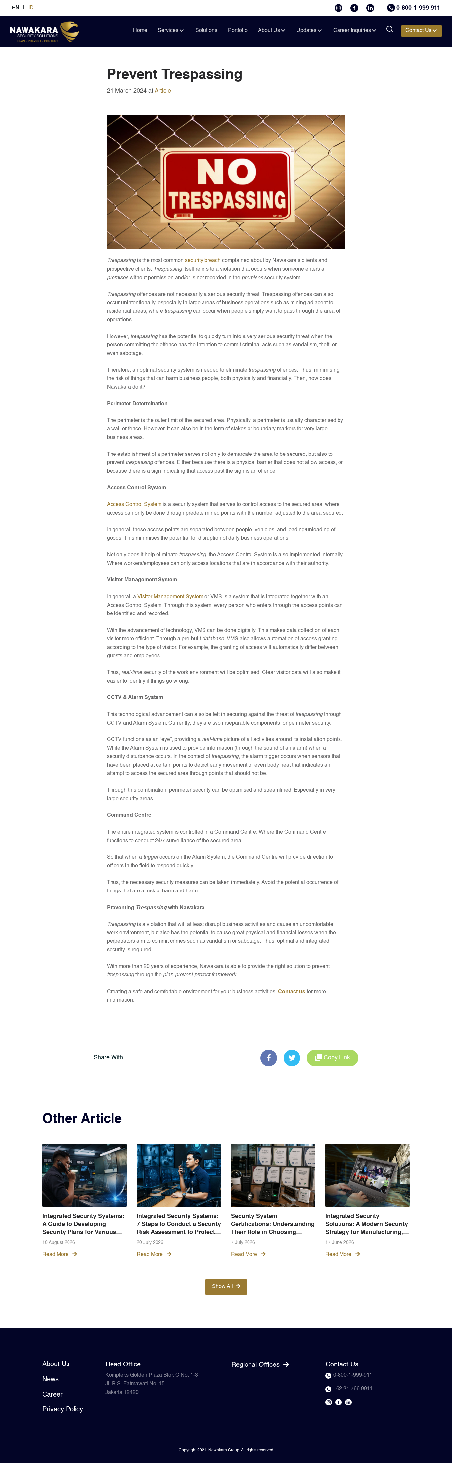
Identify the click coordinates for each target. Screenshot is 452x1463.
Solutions (206, 30)
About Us (269, 30)
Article (163, 91)
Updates (306, 30)
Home (140, 30)
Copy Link (337, 1058)
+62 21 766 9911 (353, 1389)
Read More (56, 1254)
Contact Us (418, 30)
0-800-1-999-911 (418, 8)
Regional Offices (256, 1365)
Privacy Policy (62, 1409)
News (50, 1379)
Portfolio (238, 30)
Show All (222, 1286)
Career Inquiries (352, 30)
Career (52, 1395)
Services (168, 30)
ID (31, 8)
